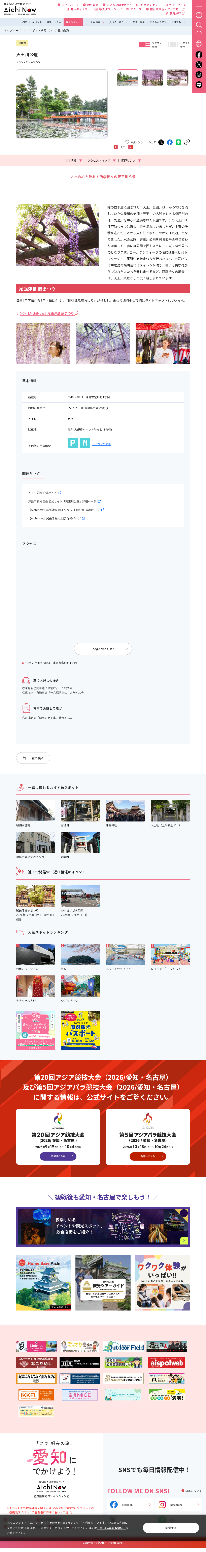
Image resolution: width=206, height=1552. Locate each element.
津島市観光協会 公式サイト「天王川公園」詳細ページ (62, 501)
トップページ (12, 30)
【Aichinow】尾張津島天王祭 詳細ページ (54, 518)
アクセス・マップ (102, 160)
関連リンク (131, 160)
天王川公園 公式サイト (42, 493)
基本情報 (73, 160)
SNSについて (193, 1491)
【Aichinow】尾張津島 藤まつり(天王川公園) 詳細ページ (64, 510)
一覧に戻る (36, 758)
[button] (18, 106)
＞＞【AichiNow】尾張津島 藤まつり (47, 313)
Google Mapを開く (103, 649)
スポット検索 (37, 30)
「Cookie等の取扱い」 (111, 1528)
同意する (171, 1528)
